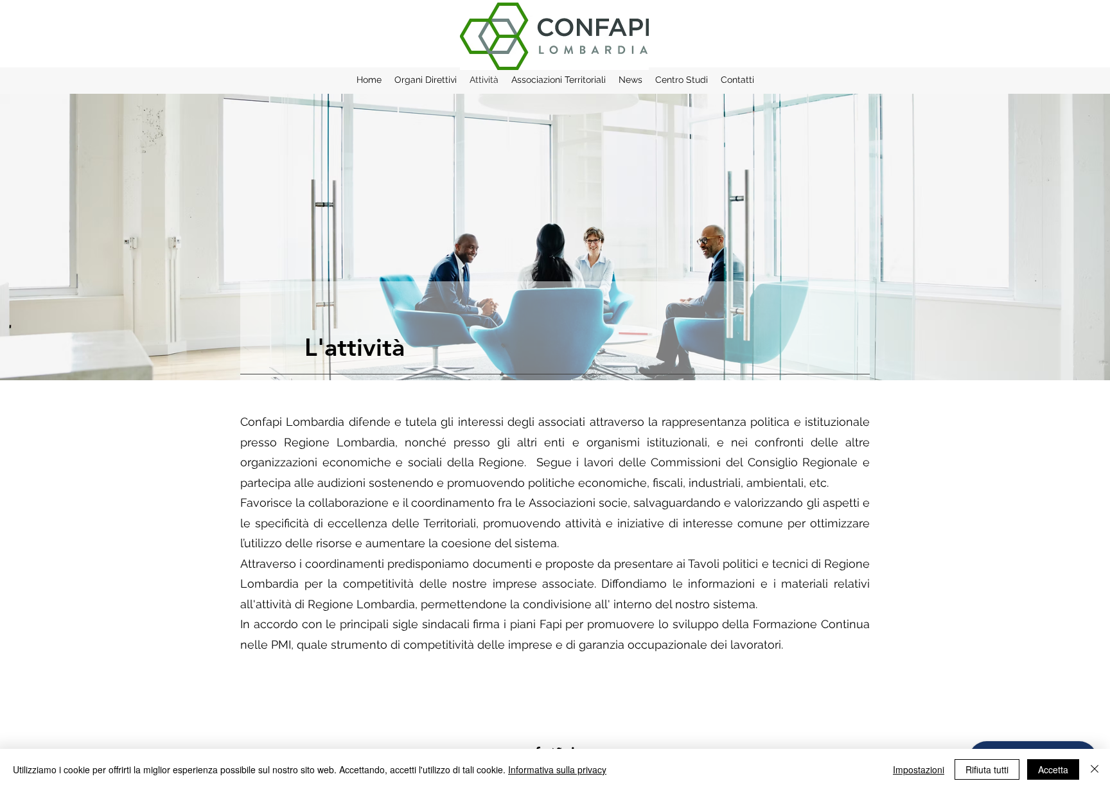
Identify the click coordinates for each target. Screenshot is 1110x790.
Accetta (1053, 769)
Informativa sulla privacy (557, 769)
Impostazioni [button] (918, 769)
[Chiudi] (1094, 769)
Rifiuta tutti (987, 769)
